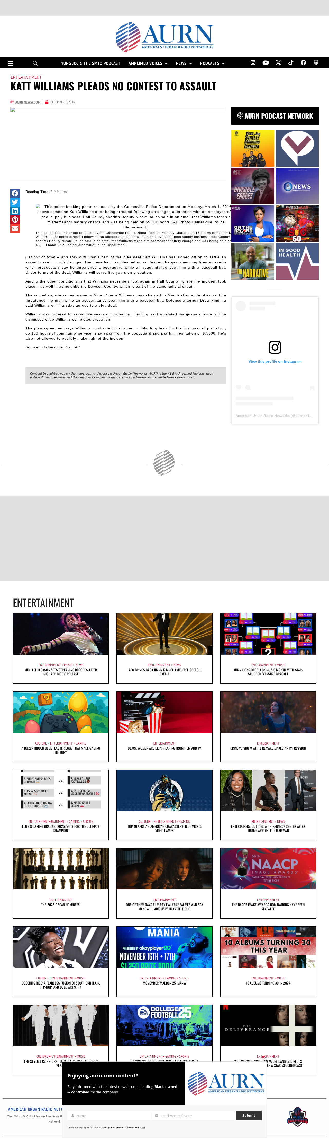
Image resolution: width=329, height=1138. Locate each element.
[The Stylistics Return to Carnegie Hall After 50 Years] (60, 1025)
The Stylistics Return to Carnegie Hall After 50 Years (60, 1063)
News (181, 63)
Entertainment (26, 77)
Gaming (81, 743)
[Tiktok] (291, 62)
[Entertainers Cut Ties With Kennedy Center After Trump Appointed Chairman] (268, 790)
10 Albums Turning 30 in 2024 (268, 983)
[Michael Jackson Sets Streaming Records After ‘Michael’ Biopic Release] (60, 634)
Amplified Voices (145, 63)
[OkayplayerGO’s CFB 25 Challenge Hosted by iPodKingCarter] (164, 1025)
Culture (41, 743)
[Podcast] (316, 62)
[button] (15, 193)
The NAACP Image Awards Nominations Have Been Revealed (268, 906)
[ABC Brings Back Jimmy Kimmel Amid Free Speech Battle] (164, 634)
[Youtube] (265, 62)
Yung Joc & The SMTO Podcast (91, 63)
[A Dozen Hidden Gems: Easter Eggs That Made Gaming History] (60, 712)
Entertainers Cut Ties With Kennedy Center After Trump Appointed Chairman (268, 828)
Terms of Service (133, 1127)
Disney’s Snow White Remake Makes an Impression (268, 748)
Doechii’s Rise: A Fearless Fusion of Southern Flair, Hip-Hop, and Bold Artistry (61, 985)
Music (68, 665)
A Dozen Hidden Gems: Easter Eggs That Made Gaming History (61, 750)
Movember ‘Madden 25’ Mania (164, 983)
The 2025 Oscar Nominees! (61, 904)
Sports (88, 821)
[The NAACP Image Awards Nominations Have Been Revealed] (268, 868)
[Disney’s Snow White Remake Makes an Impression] (268, 712)
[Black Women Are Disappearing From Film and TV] (164, 712)
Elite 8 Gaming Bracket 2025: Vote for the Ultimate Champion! (61, 828)
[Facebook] (303, 62)
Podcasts (209, 63)
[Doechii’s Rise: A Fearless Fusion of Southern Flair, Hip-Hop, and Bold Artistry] (60, 947)
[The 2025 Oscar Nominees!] (60, 868)
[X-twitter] (278, 62)
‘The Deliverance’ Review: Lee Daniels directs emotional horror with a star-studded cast (268, 1063)
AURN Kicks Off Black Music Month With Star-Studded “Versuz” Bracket (268, 672)
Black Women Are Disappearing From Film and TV (164, 748)
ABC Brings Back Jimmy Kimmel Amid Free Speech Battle (164, 672)
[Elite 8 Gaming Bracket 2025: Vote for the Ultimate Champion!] (60, 790)
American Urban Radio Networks (263, 416)
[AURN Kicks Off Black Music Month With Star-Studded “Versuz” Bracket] (268, 634)
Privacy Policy (117, 1127)
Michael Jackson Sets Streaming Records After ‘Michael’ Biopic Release (61, 672)
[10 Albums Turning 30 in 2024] (268, 947)
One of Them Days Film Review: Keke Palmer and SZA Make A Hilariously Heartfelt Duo (164, 906)
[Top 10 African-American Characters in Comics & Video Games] (164, 790)
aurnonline (304, 416)
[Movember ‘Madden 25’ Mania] (164, 947)
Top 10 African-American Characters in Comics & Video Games (164, 828)
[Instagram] (253, 62)
